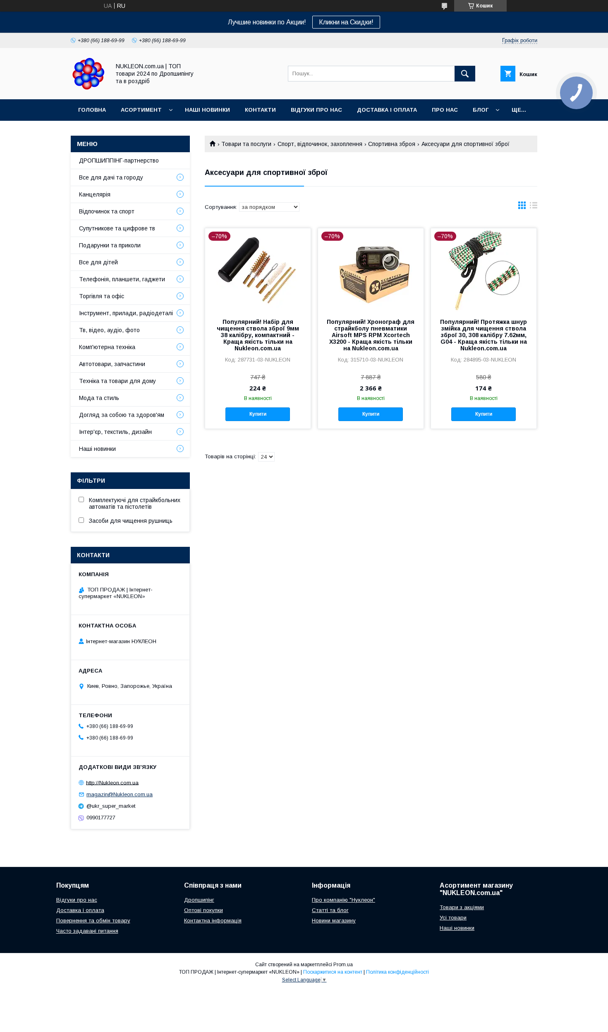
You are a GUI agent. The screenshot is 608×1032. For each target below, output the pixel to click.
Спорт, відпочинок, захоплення (320, 144)
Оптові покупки (203, 910)
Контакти (260, 110)
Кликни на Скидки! (346, 22)
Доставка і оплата (387, 110)
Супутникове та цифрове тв (117, 228)
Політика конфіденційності (397, 972)
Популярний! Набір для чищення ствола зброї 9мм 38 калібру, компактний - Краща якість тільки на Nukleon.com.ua (258, 335)
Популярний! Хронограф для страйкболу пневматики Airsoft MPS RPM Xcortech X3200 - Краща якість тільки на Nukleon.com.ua (370, 335)
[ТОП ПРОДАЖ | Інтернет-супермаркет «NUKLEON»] (88, 88)
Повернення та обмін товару (93, 920)
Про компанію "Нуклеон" (343, 900)
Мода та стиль (99, 398)
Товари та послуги (246, 144)
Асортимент (141, 110)
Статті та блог (330, 910)
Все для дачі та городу (111, 177)
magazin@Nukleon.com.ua (119, 794)
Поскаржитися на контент (332, 972)
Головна (92, 110)
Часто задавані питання (87, 931)
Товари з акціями (462, 907)
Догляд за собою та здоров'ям (121, 415)
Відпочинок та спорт (106, 211)
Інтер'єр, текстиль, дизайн (115, 432)
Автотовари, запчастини (112, 364)
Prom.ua (343, 964)
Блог (480, 110)
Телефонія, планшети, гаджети (122, 279)
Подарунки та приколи (110, 245)
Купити (257, 414)
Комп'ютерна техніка (107, 347)
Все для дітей (98, 262)
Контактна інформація (213, 920)
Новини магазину (334, 920)
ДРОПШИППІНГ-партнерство (119, 160)
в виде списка (533, 207)
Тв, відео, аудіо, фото (109, 330)
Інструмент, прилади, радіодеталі (126, 313)
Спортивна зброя (391, 144)
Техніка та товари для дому (117, 381)
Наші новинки (207, 110)
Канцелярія (94, 194)
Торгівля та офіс (101, 296)
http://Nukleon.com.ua (112, 782)
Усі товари (453, 918)
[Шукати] (465, 73)
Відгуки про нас (316, 110)
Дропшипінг (199, 900)
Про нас (445, 110)
